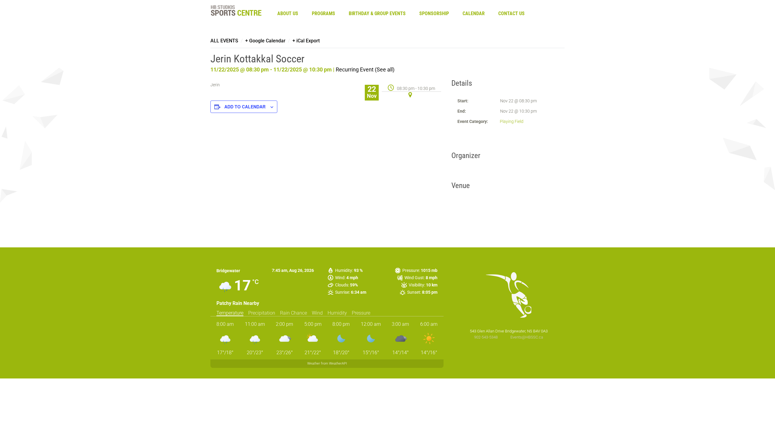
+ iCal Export (306, 41)
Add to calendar (244, 107)
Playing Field (511, 121)
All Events (224, 41)
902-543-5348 (486, 337)
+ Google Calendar (265, 41)
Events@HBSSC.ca (526, 337)
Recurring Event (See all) (365, 69)
